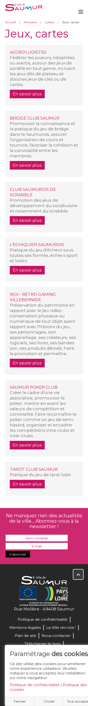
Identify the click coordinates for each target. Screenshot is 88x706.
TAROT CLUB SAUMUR (34, 469)
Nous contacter (56, 635)
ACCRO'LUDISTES (28, 52)
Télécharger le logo (42, 643)
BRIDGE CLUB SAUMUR (34, 118)
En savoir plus (27, 93)
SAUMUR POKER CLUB (34, 387)
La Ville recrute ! (61, 627)
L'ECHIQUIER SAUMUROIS (37, 244)
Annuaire (30, 22)
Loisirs (49, 22)
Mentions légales (25, 627)
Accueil (10, 22)
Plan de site (25, 635)
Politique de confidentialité (35, 684)
